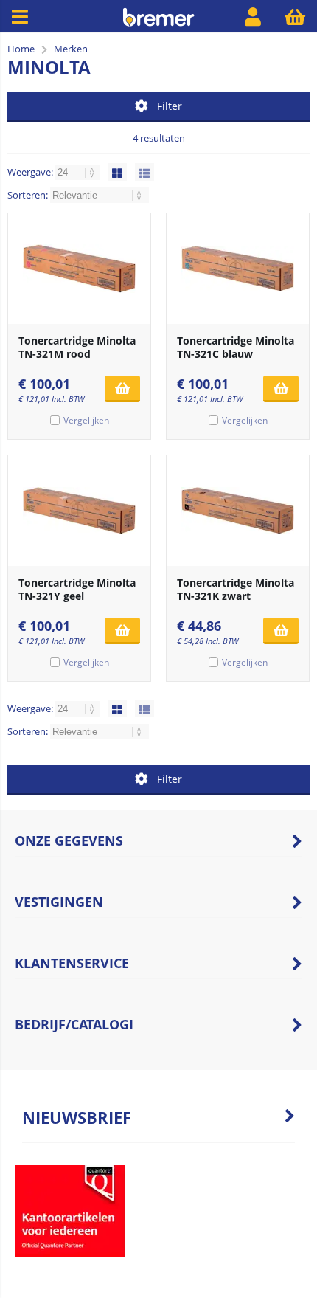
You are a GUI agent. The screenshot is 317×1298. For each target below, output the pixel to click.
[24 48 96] (78, 172)
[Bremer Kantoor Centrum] (158, 23)
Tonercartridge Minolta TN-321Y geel (77, 589)
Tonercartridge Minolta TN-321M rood (77, 347)
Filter (169, 106)
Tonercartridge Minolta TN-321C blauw (235, 347)
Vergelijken (86, 420)
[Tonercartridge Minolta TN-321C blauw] (238, 268)
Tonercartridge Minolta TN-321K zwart (235, 589)
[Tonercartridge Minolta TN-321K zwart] (238, 510)
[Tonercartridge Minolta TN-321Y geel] (79, 510)
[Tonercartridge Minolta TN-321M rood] (79, 268)
